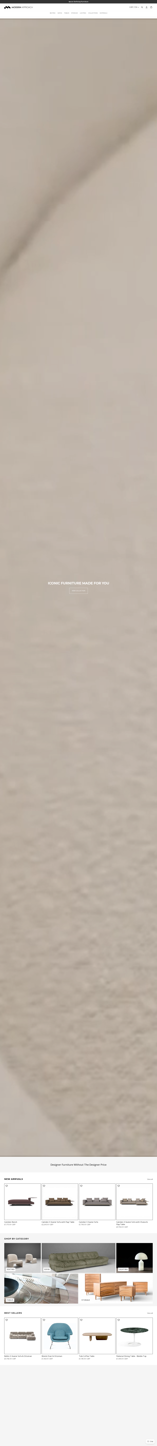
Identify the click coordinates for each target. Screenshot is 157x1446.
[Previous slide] (7, 1201)
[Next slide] (37, 1201)
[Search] (142, 7)
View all (150, 1179)
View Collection (78, 591)
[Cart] (151, 7)
